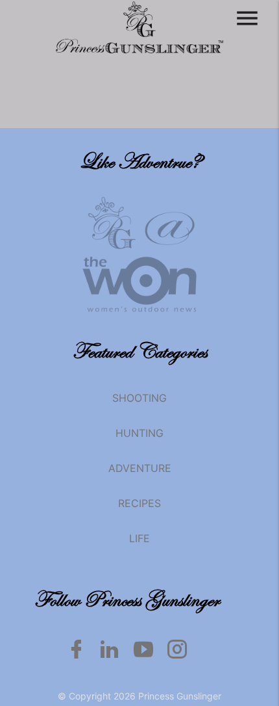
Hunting (139, 432)
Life (139, 538)
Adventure (139, 468)
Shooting (139, 397)
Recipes (139, 503)
